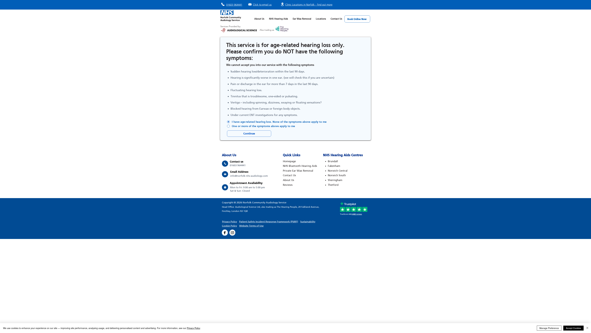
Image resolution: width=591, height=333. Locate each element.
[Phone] (222, 4)
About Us (288, 180)
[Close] (587, 328)
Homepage (289, 161)
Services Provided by (230, 26)
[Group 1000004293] (225, 233)
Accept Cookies (573, 328)
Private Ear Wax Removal (298, 170)
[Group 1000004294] (232, 233)
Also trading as (267, 30)
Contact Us (289, 175)
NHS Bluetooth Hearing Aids (300, 165)
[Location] (282, 4)
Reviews (288, 184)
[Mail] (250, 4)
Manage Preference (549, 328)
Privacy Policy (193, 328)
